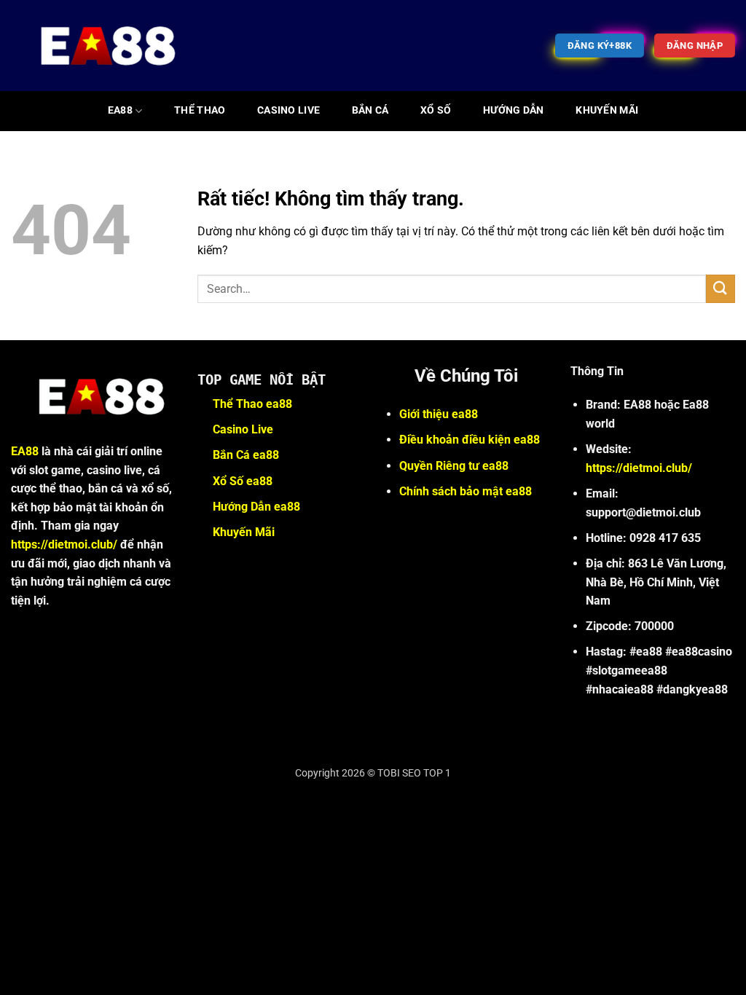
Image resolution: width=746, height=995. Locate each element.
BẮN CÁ (370, 110)
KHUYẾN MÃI (607, 110)
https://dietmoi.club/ (64, 544)
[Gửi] (720, 289)
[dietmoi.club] (99, 45)
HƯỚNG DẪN (513, 110)
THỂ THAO (199, 110)
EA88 (120, 110)
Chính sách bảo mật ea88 (465, 491)
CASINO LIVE (288, 110)
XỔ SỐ (435, 110)
